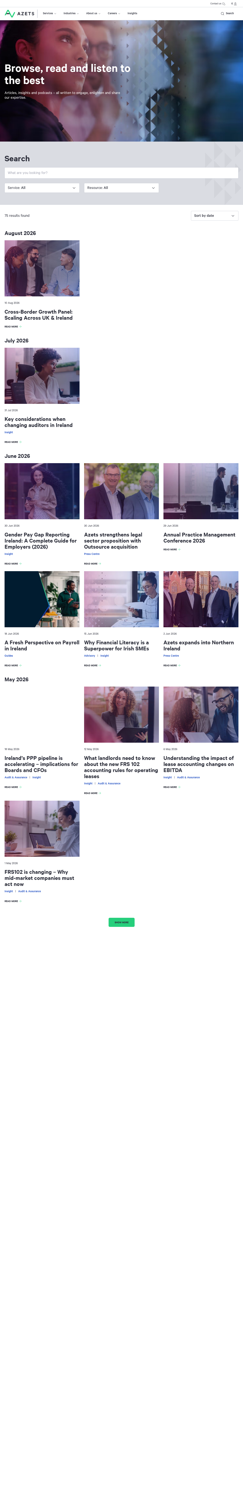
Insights (132, 13)
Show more (122, 922)
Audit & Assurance (16, 777)
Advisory (89, 655)
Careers (112, 13)
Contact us (215, 3)
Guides (9, 655)
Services (48, 13)
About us (91, 13)
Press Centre (91, 554)
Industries (70, 13)
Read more (14, 327)
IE (232, 3)
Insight (9, 432)
